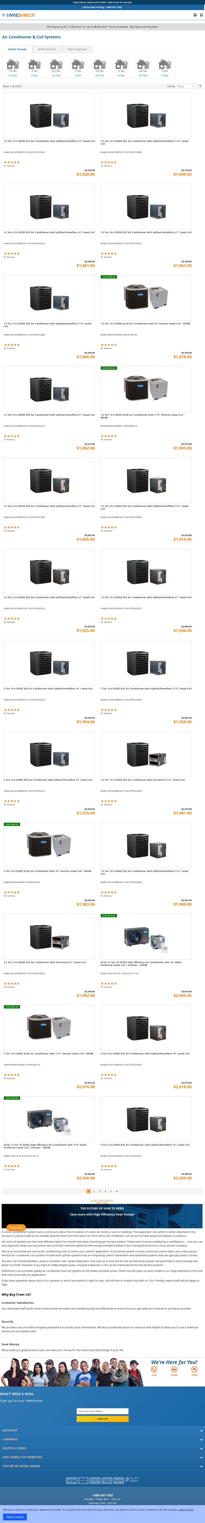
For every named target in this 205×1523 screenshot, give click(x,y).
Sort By (171, 86)
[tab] (17, 49)
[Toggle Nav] (4, 15)
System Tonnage (17, 49)
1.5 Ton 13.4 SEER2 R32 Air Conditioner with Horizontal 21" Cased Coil (45, 962)
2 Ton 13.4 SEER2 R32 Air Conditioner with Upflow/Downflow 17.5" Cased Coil (146, 688)
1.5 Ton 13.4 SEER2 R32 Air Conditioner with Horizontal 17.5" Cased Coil (143, 779)
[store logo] (20, 15)
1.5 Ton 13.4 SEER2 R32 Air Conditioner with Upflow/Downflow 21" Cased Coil (146, 232)
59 (106, 987)
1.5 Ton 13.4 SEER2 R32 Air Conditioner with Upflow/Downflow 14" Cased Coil (49, 141)
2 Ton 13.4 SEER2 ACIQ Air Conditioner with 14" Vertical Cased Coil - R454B (47, 871)
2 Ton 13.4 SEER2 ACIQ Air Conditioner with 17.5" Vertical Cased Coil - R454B (48, 1053)
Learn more (186, 1509)
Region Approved (77, 49)
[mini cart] (201, 15)
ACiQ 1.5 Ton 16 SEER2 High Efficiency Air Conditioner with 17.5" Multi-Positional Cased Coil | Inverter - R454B (45, 1146)
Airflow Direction (47, 49)
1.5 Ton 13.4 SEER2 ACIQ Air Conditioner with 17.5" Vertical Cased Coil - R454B (143, 416)
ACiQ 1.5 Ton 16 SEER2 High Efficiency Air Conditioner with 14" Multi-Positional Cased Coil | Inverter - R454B (141, 964)
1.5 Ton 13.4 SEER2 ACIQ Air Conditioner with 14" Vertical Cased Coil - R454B (145, 323)
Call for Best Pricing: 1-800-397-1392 (102, 7)
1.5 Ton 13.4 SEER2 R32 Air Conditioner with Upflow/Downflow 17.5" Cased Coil (144, 142)
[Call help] (154, 1371)
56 (9, 165)
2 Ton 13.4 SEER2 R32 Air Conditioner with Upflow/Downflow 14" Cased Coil (48, 688)
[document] (102, 1514)
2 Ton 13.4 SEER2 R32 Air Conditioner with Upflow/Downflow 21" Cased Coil (48, 779)
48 (106, 348)
